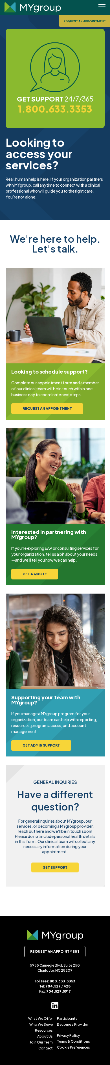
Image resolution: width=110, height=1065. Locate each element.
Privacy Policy (68, 1035)
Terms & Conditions (73, 1041)
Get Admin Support (41, 745)
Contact (45, 1048)
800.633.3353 (62, 981)
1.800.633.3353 (55, 109)
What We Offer (40, 1018)
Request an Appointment (84, 21)
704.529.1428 (58, 986)
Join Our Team (41, 1042)
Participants (67, 1018)
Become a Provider (72, 1024)
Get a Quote (35, 574)
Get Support (55, 867)
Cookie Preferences (73, 1047)
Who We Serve (41, 1024)
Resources (44, 1030)
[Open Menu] (101, 7)
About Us (45, 1036)
